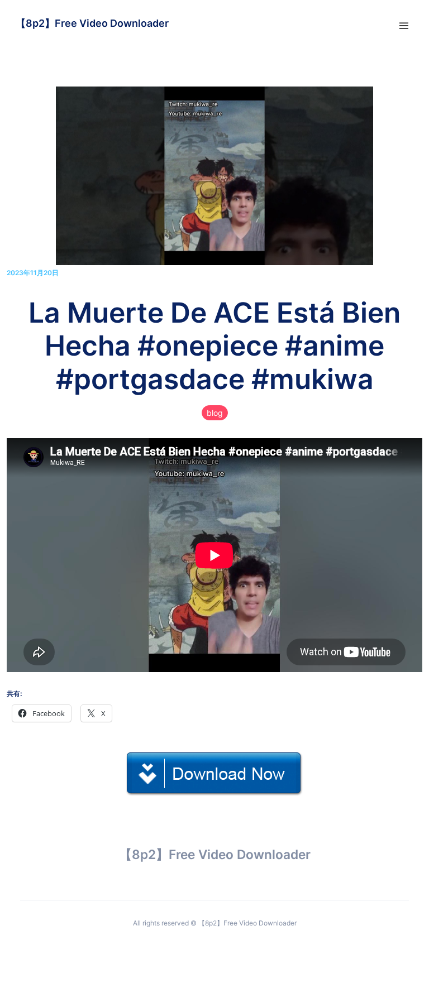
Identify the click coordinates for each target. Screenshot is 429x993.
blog (215, 413)
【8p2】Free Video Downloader (92, 23)
